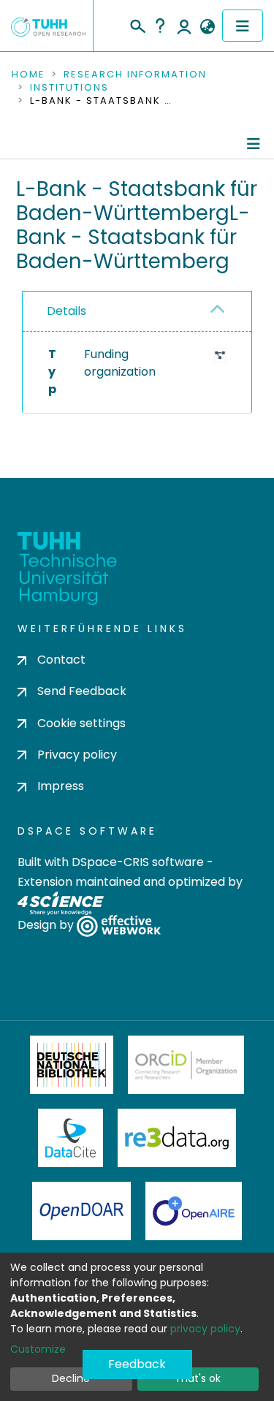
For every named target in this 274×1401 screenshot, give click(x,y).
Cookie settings (81, 723)
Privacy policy (77, 754)
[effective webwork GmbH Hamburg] (119, 925)
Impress (60, 786)
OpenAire (194, 1211)
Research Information (135, 74)
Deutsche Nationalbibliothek (71, 1065)
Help (160, 25)
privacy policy (205, 1328)
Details (66, 311)
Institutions (69, 87)
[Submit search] (137, 24)
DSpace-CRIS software (138, 862)
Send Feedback (81, 691)
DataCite (70, 1138)
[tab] (137, 312)
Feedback (137, 1364)
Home (28, 74)
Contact (61, 659)
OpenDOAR (81, 1211)
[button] (207, 27)
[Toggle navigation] (242, 26)
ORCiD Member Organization (186, 1065)
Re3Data (177, 1138)
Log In (184, 25)
